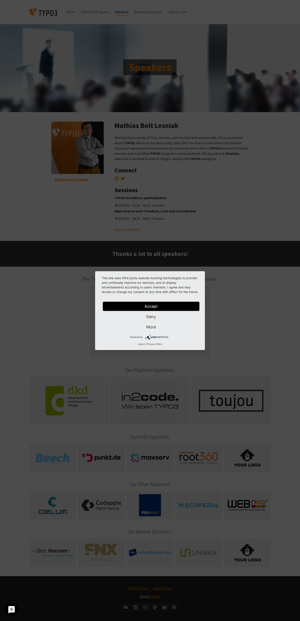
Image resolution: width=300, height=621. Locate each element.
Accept (151, 306)
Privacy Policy (154, 343)
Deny (151, 316)
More (151, 326)
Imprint (141, 343)
